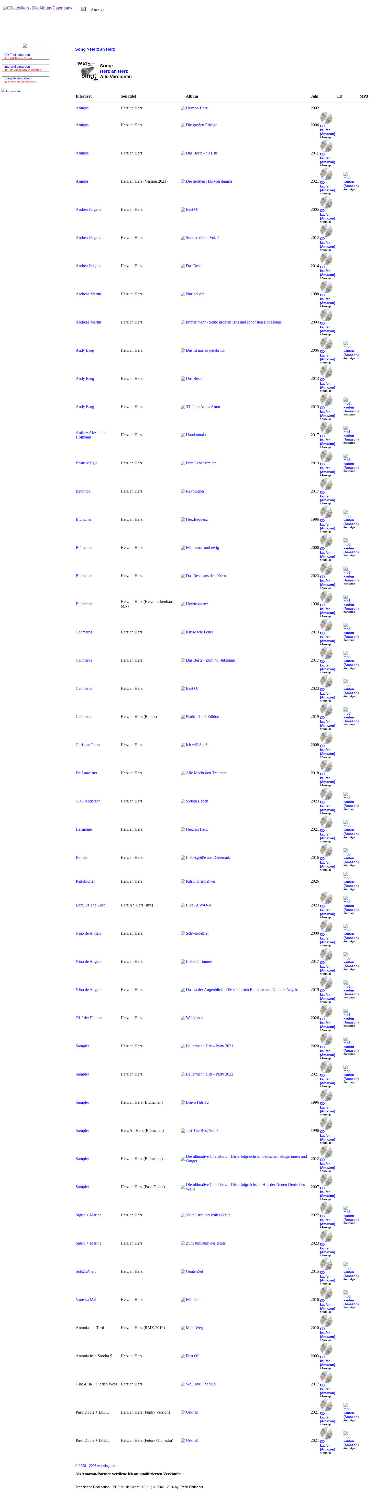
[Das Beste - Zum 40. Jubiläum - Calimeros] (183, 661)
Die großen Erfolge (201, 125)
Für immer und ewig (202, 547)
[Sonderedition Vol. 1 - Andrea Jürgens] (183, 238)
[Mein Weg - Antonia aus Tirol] (183, 1328)
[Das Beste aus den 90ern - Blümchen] (183, 576)
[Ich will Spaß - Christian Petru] (183, 745)
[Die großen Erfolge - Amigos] (183, 125)
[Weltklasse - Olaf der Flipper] (183, 1018)
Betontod (83, 491)
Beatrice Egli (86, 463)
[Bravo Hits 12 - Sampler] (183, 1103)
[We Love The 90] (183, 1385)
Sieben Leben (197, 801)
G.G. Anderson (88, 801)
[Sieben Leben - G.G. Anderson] (183, 802)
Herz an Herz (197, 108)
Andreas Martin (88, 294)
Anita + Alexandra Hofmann (91, 434)
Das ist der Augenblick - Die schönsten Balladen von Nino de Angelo (242, 989)
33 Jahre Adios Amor (203, 406)
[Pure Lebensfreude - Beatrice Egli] (183, 464)
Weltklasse (194, 1018)
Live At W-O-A (199, 905)
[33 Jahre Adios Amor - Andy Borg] (183, 407)
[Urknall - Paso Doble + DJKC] (183, 1413)
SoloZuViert (86, 1271)
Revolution (195, 491)
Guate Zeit (194, 1271)
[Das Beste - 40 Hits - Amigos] (183, 154)
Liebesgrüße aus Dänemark (208, 857)
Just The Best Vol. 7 (202, 1130)
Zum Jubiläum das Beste (206, 1243)
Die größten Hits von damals (209, 181)
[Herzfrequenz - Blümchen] (183, 520)
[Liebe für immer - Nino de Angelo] (183, 962)
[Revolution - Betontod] (183, 492)
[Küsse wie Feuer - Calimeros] (183, 633)
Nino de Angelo (89, 933)
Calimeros (84, 632)
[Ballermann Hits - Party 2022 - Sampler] (183, 1075)
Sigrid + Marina (88, 1215)
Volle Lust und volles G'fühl (208, 1215)
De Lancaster (86, 773)
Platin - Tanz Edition (202, 716)
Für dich (193, 1299)
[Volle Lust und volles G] (183, 1216)
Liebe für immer (199, 961)
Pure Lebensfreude (201, 463)
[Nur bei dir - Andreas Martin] (183, 295)
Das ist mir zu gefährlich (205, 350)
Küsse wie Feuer (199, 632)
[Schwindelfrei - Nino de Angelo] (183, 934)
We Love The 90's (201, 1384)
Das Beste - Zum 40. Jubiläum (210, 660)
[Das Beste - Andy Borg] (183, 379)
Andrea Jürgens (88, 209)
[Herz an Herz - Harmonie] (183, 830)
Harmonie (84, 829)
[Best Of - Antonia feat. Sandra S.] (183, 1356)
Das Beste (194, 266)
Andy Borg (85, 350)
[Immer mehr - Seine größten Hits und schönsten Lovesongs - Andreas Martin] (183, 323)
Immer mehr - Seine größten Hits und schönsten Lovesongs (234, 322)
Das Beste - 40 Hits (201, 153)
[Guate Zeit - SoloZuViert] (183, 1272)
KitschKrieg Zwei (200, 881)
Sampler (82, 1046)
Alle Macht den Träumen (206, 773)
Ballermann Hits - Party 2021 (209, 1046)
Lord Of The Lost (90, 905)
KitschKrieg (85, 881)
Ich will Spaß (196, 745)
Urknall (192, 1412)
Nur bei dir (195, 294)
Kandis (81, 857)
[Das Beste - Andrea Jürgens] (183, 266)
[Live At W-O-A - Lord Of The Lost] (183, 906)
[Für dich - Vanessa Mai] (183, 1300)
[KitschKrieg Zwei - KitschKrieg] (183, 882)
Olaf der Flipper (89, 1018)
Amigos (82, 108)
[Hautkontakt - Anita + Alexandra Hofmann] (183, 435)
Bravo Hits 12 (197, 1102)
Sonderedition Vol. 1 (202, 237)
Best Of (192, 209)
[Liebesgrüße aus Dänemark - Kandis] (183, 858)
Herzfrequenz (197, 519)
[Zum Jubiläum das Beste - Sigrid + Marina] (183, 1244)
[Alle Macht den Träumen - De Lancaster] (183, 773)
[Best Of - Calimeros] (183, 689)
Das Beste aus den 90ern (206, 575)
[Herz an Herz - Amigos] (183, 109)
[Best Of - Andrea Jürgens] (183, 210)
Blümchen (84, 519)
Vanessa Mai (86, 1299)
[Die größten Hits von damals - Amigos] (183, 182)
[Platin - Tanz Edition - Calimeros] (183, 717)
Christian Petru (88, 745)
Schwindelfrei (197, 933)
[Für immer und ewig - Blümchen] (183, 548)
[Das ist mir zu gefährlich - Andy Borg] (183, 351)
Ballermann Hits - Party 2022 (209, 1074)
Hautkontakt (196, 435)
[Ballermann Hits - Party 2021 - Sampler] (183, 1047)
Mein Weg (194, 1327)
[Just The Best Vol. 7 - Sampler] (183, 1131)
